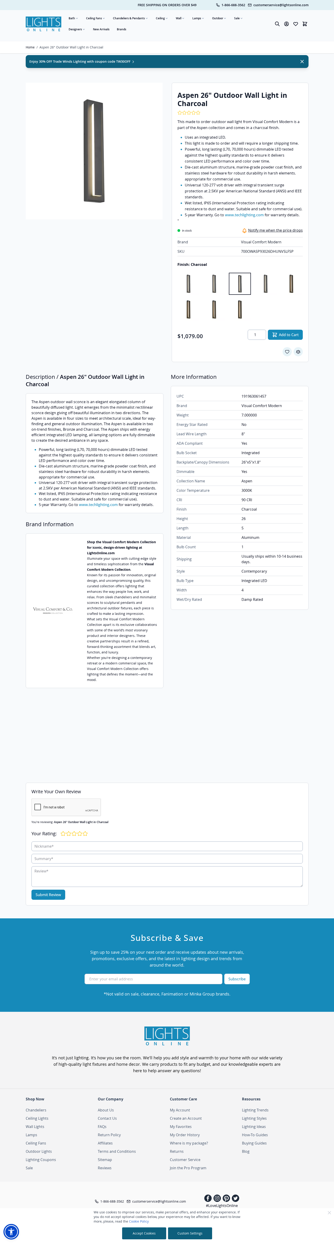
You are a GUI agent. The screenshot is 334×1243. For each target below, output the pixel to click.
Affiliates (105, 1143)
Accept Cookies (144, 1233)
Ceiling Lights (37, 1118)
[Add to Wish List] (287, 351)
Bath (72, 18)
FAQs (102, 1126)
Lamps (196, 18)
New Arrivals (101, 29)
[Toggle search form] (277, 24)
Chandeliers (36, 1110)
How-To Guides (255, 1134)
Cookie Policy (139, 1221)
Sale (237, 18)
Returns (177, 1151)
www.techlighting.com (244, 214)
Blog (246, 1151)
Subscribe (237, 978)
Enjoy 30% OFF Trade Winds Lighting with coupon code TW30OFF (80, 61)
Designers (75, 29)
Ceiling (160, 18)
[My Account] (286, 24)
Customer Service (185, 1159)
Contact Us (107, 1118)
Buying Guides (254, 1143)
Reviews (105, 1167)
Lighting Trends (255, 1110)
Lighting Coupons (41, 1159)
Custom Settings (189, 1233)
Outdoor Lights (39, 1151)
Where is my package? (189, 1143)
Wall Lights (35, 1126)
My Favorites (181, 1126)
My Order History (185, 1134)
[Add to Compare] (298, 351)
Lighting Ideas (254, 1126)
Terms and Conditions (117, 1151)
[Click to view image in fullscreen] (94, 151)
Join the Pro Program (188, 1167)
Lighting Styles (254, 1118)
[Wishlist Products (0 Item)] (295, 24)
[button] (11, 1231)
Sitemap (105, 1159)
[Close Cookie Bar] (329, 1212)
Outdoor (217, 18)
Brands (121, 29)
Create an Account (186, 1118)
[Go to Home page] (44, 24)
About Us (106, 1110)
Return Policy (109, 1134)
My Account (180, 1110)
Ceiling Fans (94, 18)
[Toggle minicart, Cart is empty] (305, 24)
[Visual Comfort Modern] (52, 611)
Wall (178, 18)
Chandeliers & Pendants (129, 18)
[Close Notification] (302, 61)
